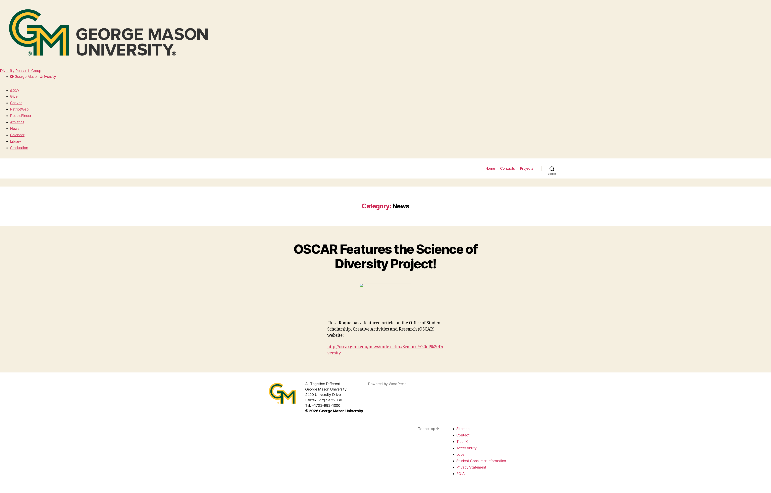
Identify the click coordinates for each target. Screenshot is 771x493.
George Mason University (35, 76)
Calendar (17, 135)
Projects (526, 168)
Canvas (16, 103)
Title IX (462, 441)
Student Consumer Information (481, 461)
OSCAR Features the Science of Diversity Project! (385, 256)
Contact (463, 435)
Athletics (17, 122)
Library (15, 141)
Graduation (19, 148)
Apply (14, 90)
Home (490, 168)
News (14, 128)
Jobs (460, 454)
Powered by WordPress (387, 384)
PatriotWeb (19, 109)
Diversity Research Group (20, 71)
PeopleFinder (20, 116)
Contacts (507, 168)
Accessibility (466, 448)
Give (13, 96)
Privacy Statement (471, 467)
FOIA (460, 474)
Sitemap (462, 429)
